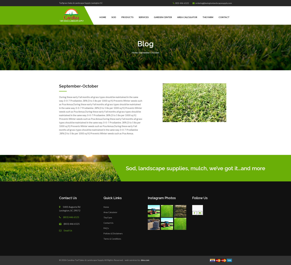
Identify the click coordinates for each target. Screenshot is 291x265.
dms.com (144, 260)
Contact (224, 17)
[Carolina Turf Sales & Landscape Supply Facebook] (194, 213)
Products (127, 17)
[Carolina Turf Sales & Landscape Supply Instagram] (154, 211)
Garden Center (163, 17)
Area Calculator (187, 17)
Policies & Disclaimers (113, 233)
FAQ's (106, 228)
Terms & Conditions (112, 239)
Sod (113, 17)
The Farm (207, 17)
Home (102, 17)
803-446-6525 (182, 3)
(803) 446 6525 (71, 217)
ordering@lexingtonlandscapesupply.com (213, 3)
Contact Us (108, 223)
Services (144, 17)
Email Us (68, 230)
